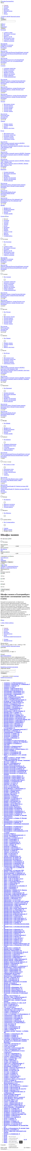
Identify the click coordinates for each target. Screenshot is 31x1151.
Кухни (2, 130)
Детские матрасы (8, 107)
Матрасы (6, 234)
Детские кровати (8, 105)
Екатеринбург (10, 1)
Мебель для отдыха (9, 128)
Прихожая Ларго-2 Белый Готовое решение (12, 186)
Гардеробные (7, 210)
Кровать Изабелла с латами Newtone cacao (12, 89)
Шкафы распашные (9, 209)
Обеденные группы (9, 139)
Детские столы (8, 109)
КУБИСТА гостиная (6, 46)
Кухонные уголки (8, 136)
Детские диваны (8, 111)
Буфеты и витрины (9, 41)
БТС (2, 550)
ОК (21, 1142)
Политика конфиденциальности (12, 636)
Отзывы (6, 639)
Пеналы (6, 212)
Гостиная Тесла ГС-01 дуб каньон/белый (12, 61)
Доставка (6, 6)
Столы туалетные (8, 71)
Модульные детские (9, 104)
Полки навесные (8, 180)
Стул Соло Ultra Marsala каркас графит (11, 480)
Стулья (6, 473)
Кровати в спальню (9, 69)
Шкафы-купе (7, 208)
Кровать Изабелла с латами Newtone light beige (13, 97)
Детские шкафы (8, 108)
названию (3, 560)
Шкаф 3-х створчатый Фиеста (9, 567)
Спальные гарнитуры (9, 68)
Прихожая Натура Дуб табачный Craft (11, 200)
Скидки (3, 216)
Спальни (3, 65)
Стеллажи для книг (9, 39)
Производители (8, 11)
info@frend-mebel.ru (6, 655)
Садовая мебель (8, 236)
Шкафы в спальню (9, 72)
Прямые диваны (8, 124)
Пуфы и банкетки (8, 75)
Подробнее (4, 47)
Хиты (5, 12)
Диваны (3, 121)
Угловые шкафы (8, 213)
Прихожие (3, 169)
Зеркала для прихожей (10, 179)
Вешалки (6, 175)
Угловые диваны (8, 125)
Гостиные (3, 29)
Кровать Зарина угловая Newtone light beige (12, 82)
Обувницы (7, 176)
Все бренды (4, 549)
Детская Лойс (4, 116)
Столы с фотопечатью (10, 472)
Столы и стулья (8, 231)
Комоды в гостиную (9, 504)
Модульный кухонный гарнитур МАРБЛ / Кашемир (15, 154)
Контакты (6, 9)
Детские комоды (8, 507)
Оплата (6, 8)
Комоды (6, 233)
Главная (6, 5)
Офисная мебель (8, 450)
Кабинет (6, 230)
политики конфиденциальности (10, 676)
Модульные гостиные (10, 34)
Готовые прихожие (9, 172)
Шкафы (3, 205)
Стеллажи (6, 447)
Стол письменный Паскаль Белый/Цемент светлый (14, 455)
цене (2, 559)
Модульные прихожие (10, 173)
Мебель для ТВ (8, 36)
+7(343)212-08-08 (5, 16)
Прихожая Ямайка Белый (7, 193)
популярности (4, 557)
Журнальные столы (9, 38)
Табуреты (6, 474)
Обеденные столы (9, 469)
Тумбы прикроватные (10, 76)
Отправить (3, 673)
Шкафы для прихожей (10, 177)
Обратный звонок (15, 646)
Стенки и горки (8, 32)
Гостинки (6, 35)
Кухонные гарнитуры (9, 135)
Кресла (6, 126)
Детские (3, 101)
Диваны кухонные (9, 137)
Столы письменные (9, 448)
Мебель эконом (8, 529)
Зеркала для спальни (9, 74)
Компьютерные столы (10, 445)
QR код (6, 13)
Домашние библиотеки (10, 444)
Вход (5, 26)
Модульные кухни (9, 133)
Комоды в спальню (9, 505)
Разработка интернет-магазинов (9, 667)
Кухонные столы (8, 470)
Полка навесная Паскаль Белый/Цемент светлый (14, 53)
